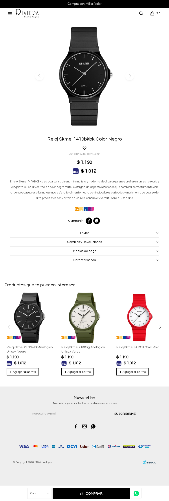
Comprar (94, 493)
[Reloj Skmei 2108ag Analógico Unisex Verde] (84, 317)
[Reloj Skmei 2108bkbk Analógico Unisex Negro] (29, 317)
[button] (141, 13)
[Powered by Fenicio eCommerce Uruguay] (149, 462)
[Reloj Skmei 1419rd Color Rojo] (139, 317)
